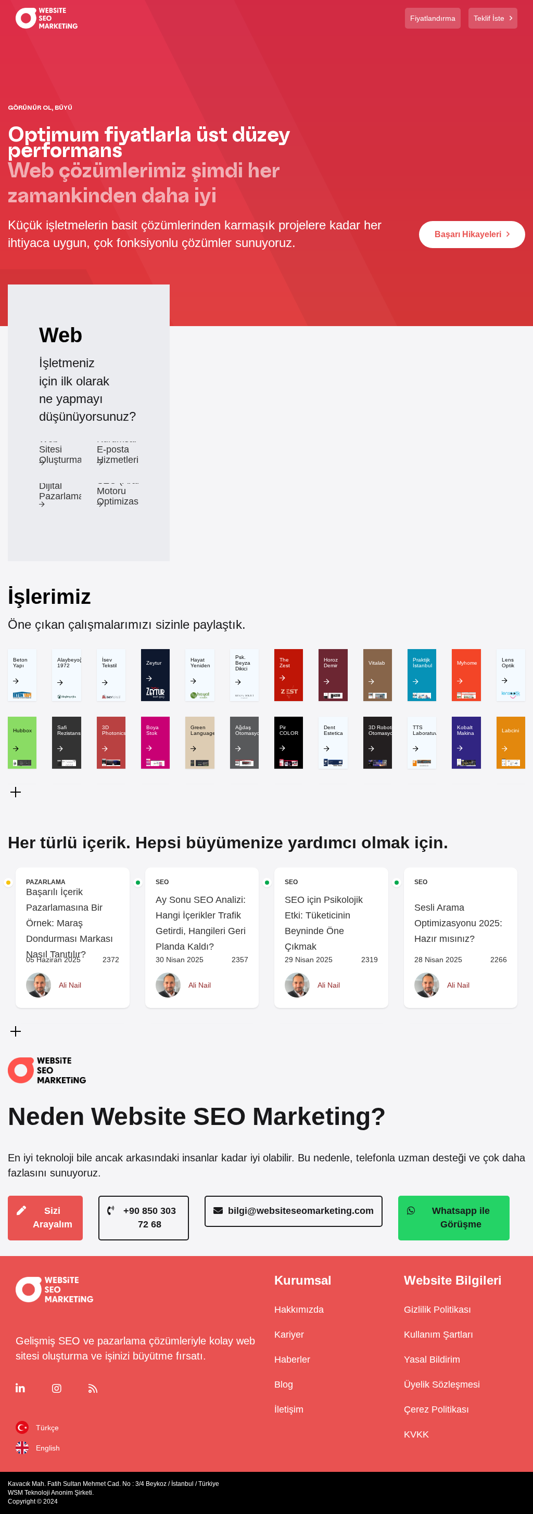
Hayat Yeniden (200, 662)
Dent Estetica (333, 730)
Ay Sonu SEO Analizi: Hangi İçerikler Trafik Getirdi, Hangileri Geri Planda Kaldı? (201, 923)
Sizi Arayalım (52, 1218)
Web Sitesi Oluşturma (60, 449)
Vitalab (377, 663)
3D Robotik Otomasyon (382, 730)
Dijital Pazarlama (61, 491)
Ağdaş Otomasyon (249, 730)
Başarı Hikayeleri (468, 234)
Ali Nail (70, 985)
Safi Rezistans (69, 730)
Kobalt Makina (465, 730)
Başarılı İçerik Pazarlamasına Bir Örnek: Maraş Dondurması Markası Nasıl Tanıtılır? (69, 923)
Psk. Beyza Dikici (242, 662)
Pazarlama (46, 882)
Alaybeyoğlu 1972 (72, 662)
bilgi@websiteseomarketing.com (301, 1211)
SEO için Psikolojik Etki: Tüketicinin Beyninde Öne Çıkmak (324, 923)
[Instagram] (68, 1388)
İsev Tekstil (109, 662)
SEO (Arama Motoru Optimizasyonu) (129, 491)
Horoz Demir (331, 662)
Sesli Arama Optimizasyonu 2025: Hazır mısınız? (458, 923)
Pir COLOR (289, 730)
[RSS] (104, 1388)
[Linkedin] (31, 1388)
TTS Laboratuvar (427, 730)
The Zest (285, 662)
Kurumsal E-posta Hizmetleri (117, 449)
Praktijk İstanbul (422, 662)
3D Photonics (114, 730)
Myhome (467, 663)
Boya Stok (152, 730)
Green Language (203, 730)
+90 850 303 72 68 (149, 1218)
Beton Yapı (20, 662)
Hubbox (22, 730)
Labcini (510, 730)
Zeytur (153, 663)
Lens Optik (508, 662)
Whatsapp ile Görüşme (461, 1218)
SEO (162, 882)
